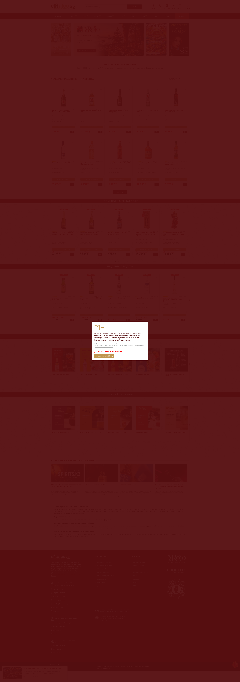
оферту (142, 345)
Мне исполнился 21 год (104, 356)
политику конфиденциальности (104, 347)
